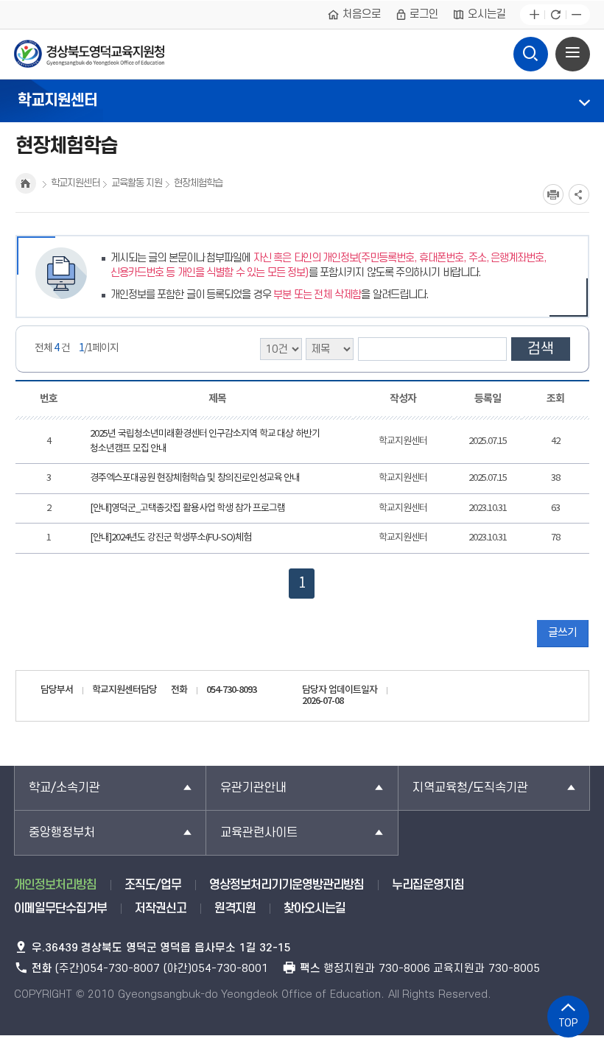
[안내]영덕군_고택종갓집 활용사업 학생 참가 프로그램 (187, 508)
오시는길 (487, 14)
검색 (540, 349)
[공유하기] (579, 194)
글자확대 (534, 15)
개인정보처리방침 (55, 885)
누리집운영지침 (428, 885)
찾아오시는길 (314, 908)
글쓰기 (562, 633)
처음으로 (362, 14)
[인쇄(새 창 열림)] (553, 194)
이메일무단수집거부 (60, 908)
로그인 (424, 14)
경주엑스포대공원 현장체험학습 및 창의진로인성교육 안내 (195, 478)
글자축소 (576, 15)
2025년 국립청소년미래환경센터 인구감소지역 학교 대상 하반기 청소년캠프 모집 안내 (205, 441)
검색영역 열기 (531, 54)
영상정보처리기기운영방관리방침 (286, 885)
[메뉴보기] (573, 54)
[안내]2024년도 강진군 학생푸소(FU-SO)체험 (170, 537)
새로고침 (555, 15)
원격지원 (235, 908)
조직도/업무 (152, 885)
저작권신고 (160, 908)
